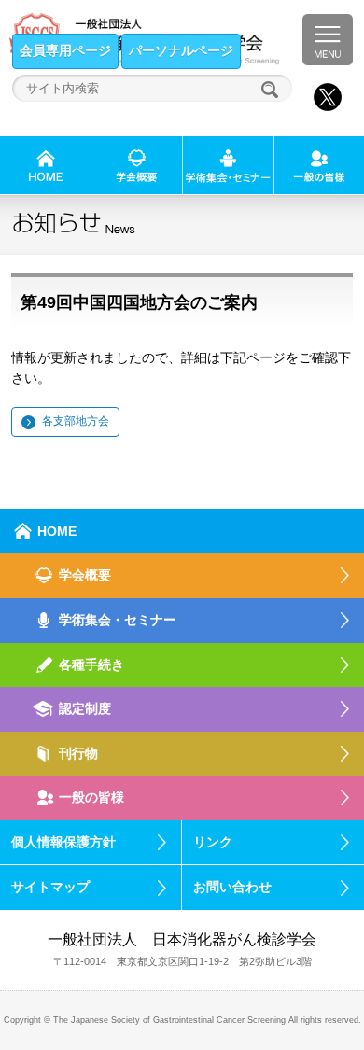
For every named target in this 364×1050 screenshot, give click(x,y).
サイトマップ (50, 886)
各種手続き (91, 664)
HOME (57, 531)
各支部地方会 (75, 420)
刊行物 (78, 753)
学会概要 (85, 574)
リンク (212, 841)
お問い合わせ (232, 886)
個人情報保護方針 (63, 841)
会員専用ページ (65, 50)
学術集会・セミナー (117, 619)
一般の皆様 (91, 797)
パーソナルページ (181, 50)
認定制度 (85, 708)
